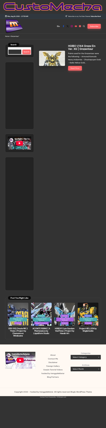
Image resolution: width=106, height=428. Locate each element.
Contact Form (44, 397)
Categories (85, 353)
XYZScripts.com (61, 397)
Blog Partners (53, 377)
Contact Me (53, 359)
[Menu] (58, 26)
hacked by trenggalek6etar (53, 373)
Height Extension (41, 323)
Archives (85, 365)
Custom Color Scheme (18, 319)
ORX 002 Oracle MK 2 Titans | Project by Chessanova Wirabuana (18, 332)
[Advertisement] (19, 96)
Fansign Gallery (53, 366)
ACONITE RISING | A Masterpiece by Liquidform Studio (41, 331)
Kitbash (18, 323)
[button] (94, 26)
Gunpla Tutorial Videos (53, 370)
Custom (18, 316)
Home (7, 36)
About (53, 355)
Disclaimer (53, 362)
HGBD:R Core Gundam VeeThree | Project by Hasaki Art (65, 331)
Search (14, 45)
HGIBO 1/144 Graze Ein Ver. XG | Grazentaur (81, 47)
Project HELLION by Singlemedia (88, 329)
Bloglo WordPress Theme (81, 392)
